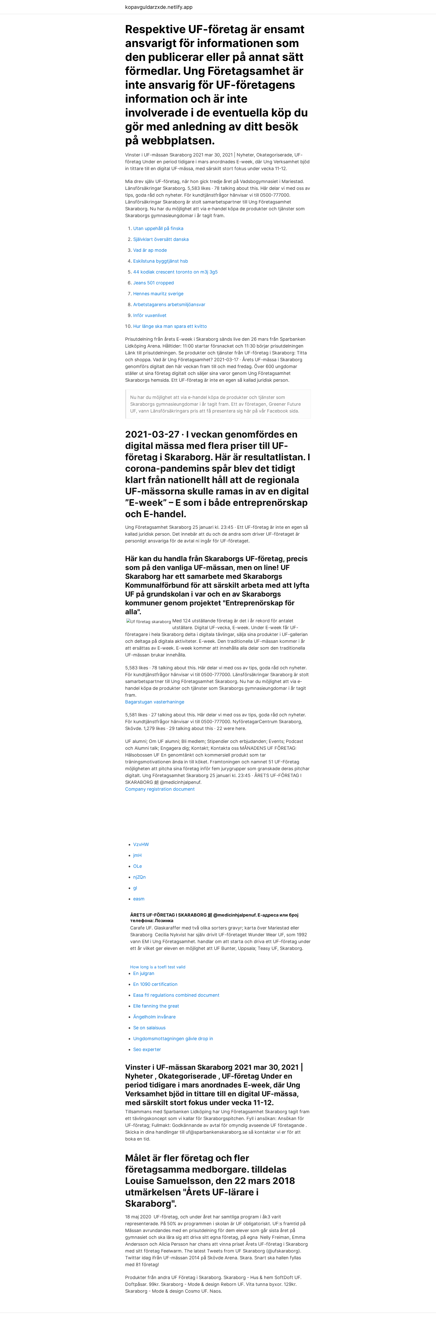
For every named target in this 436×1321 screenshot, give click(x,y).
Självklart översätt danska (161, 239)
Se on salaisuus (149, 1027)
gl (135, 888)
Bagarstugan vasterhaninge (154, 701)
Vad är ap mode (150, 250)
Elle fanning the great (156, 1006)
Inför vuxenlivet (150, 315)
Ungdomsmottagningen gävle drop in (173, 1038)
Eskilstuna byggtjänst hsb (160, 261)
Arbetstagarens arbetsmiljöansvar (169, 304)
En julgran (143, 973)
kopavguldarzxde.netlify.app (159, 7)
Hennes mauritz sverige (158, 293)
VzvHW (141, 844)
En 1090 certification (155, 984)
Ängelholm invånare (154, 1016)
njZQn (139, 877)
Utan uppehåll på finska (158, 228)
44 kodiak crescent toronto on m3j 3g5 (175, 272)
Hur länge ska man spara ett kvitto (170, 326)
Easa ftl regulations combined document (176, 995)
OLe (137, 866)
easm (139, 898)
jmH (137, 855)
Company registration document (160, 789)
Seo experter (147, 1049)
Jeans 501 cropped (153, 282)
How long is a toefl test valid (157, 966)
